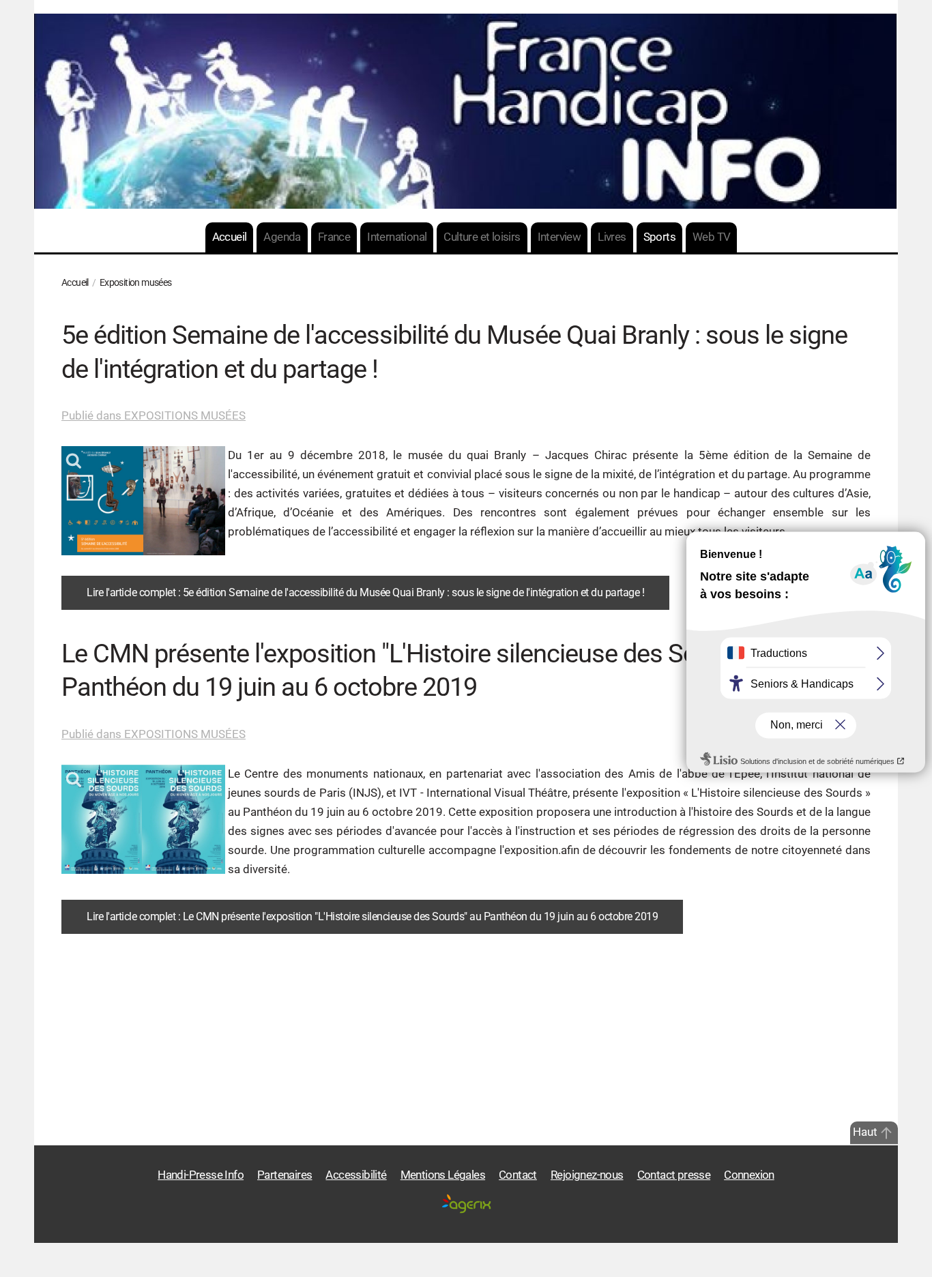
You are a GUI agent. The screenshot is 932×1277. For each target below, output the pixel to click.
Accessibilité (355, 1175)
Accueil (229, 237)
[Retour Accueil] (466, 111)
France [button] (334, 237)
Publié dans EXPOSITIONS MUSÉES (153, 415)
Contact (518, 1175)
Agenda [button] (281, 237)
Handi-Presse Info (201, 1175)
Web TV (711, 237)
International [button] (396, 237)
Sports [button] (659, 237)
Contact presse (674, 1175)
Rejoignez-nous (587, 1175)
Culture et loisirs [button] (481, 237)
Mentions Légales (443, 1175)
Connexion (749, 1175)
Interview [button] (559, 237)
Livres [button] (612, 237)
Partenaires (284, 1175)
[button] (886, 1133)
